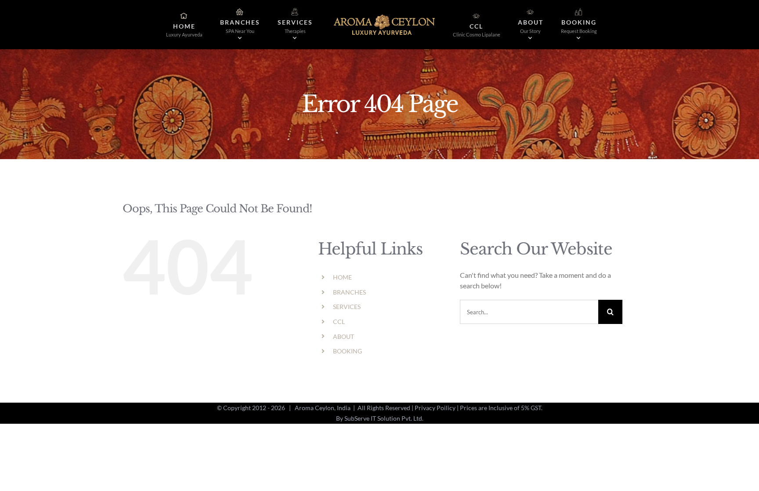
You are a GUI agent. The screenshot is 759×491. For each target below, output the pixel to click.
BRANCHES (349, 292)
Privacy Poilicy (435, 407)
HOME (342, 277)
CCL (339, 321)
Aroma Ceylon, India (323, 407)
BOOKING (347, 351)
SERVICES (347, 306)
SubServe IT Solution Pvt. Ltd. (383, 418)
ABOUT (343, 336)
